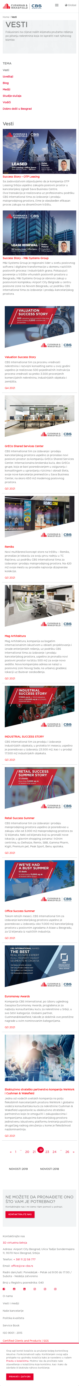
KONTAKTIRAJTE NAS (20, 1214)
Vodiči (7, 102)
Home (6, 17)
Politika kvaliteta (13, 1318)
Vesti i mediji (11, 1303)
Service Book (11, 1325)
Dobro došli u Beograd (17, 108)
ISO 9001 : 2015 (12, 1332)
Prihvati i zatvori (19, 1377)
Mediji (6, 89)
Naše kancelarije (13, 1310)
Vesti (6, 70)
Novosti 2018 (49, 1168)
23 (47, 1152)
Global (71, 5)
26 (67, 1152)
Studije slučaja (12, 95)
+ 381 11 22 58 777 (24, 1259)
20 (27, 1152)
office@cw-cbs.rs (22, 1265)
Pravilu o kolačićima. (17, 1361)
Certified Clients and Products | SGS (26, 1340)
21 (34, 1152)
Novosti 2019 (18, 1168)
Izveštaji (8, 76)
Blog (6, 82)
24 (54, 1152)
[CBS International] (22, 5)
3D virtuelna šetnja (15, 1242)
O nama (8, 1296)
